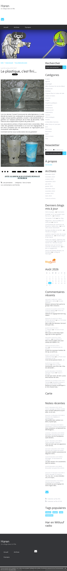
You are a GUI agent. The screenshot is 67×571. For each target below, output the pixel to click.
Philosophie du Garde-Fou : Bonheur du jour (55, 241)
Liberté (56, 222)
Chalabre (57, 216)
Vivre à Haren (27, 182)
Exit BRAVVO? (57, 339)
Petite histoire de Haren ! (54, 311)
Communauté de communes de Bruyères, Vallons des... (54, 225)
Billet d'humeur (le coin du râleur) (55, 86)
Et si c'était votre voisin (21, 63)
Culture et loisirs (50, 96)
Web (46, 138)
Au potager (48, 84)
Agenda (47, 81)
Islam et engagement (55, 247)
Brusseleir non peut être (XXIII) (54, 468)
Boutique (48, 91)
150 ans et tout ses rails (54, 330)
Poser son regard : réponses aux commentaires (55, 240)
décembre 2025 (50, 174)
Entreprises (48, 105)
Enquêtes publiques (51, 103)
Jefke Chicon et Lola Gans (52, 124)
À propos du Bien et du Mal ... (54, 230)
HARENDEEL (49, 112)
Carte (48, 393)
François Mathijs (50, 310)
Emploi (47, 100)
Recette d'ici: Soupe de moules (54, 450)
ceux (61, 512)
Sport (47, 134)
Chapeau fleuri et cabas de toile (54, 93)
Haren (5, 6)
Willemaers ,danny (50, 301)
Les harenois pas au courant (53, 348)
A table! (47, 79)
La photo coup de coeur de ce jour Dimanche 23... (55, 234)
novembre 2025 (50, 177)
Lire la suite (48, 164)
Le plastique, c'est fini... (19, 71)
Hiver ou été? (57, 364)
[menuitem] (6, 27)
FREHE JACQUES (50, 320)
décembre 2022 (50, 188)
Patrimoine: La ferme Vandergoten (55, 426)
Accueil (6, 27)
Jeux (46, 126)
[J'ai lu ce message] (65, 568)
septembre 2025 (50, 181)
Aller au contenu (5, 1)
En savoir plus (12, 569)
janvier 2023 (49, 186)
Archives (16, 27)
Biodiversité (49, 88)
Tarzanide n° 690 (50, 218)
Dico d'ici (47, 98)
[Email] (2, 19)
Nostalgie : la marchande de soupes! (53, 459)
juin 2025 (48, 184)
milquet (48, 512)
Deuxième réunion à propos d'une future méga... (54, 383)
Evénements (49, 107)
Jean (46, 347)
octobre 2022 (49, 193)
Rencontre (48, 131)
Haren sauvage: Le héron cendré (55, 409)
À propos (28, 27)
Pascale (47, 382)
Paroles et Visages (51, 232)
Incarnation (60, 212)
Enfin (2, 63)
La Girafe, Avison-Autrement (55, 227)
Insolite (47, 119)
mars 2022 (48, 196)
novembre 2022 (50, 191)
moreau (47, 364)
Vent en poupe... (50, 212)
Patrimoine (48, 129)
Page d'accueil (9, 63)
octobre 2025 (49, 179)
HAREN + (48, 339)
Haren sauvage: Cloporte (52, 442)
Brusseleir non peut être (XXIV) (54, 434)
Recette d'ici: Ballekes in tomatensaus (52, 417)
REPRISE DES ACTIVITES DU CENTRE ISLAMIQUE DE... (53, 245)
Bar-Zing (60, 218)
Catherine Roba (50, 357)
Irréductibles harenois (51, 122)
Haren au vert (49, 110)
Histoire (47, 115)
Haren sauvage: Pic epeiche (53, 474)
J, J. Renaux (48, 329)
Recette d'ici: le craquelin (52, 482)
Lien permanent (7, 182)
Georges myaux (50, 372)
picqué (55, 512)
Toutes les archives (50, 198)
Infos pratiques (49, 117)
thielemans (49, 515)
